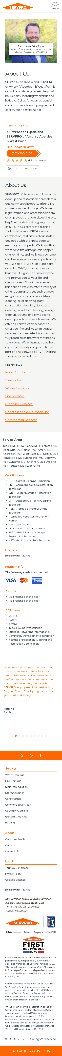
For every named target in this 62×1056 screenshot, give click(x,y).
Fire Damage (13, 780)
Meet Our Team (18, 372)
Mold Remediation (16, 786)
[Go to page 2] (19, 736)
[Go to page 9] (46, 736)
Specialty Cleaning (16, 810)
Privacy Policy (13, 873)
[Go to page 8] (42, 736)
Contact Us (12, 851)
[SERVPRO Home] (18, 6)
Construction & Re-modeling (27, 412)
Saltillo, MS (50, 453)
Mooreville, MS (12, 449)
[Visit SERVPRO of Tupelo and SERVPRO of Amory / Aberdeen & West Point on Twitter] (22, 755)
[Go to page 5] (31, 736)
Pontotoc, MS (49, 445)
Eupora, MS (33, 465)
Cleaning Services (19, 404)
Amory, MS (44, 449)
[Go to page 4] (27, 736)
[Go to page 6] (35, 736)
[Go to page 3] (23, 736)
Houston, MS (16, 465)
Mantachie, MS (33, 457)
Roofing (10, 822)
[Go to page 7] (39, 736)
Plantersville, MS (12, 457)
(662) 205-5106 (22, 153)
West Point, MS (32, 453)
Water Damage (14, 775)
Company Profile (15, 839)
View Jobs (13, 380)
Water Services (17, 388)
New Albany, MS (28, 445)
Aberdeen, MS (12, 453)
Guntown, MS (17, 461)
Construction (13, 798)
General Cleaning (16, 816)
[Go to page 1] (16, 736)
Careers (10, 845)
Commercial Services (21, 420)
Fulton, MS (29, 449)
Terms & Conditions (16, 867)
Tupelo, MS (9, 445)
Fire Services (14, 396)
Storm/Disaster (14, 792)
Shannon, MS (35, 461)
